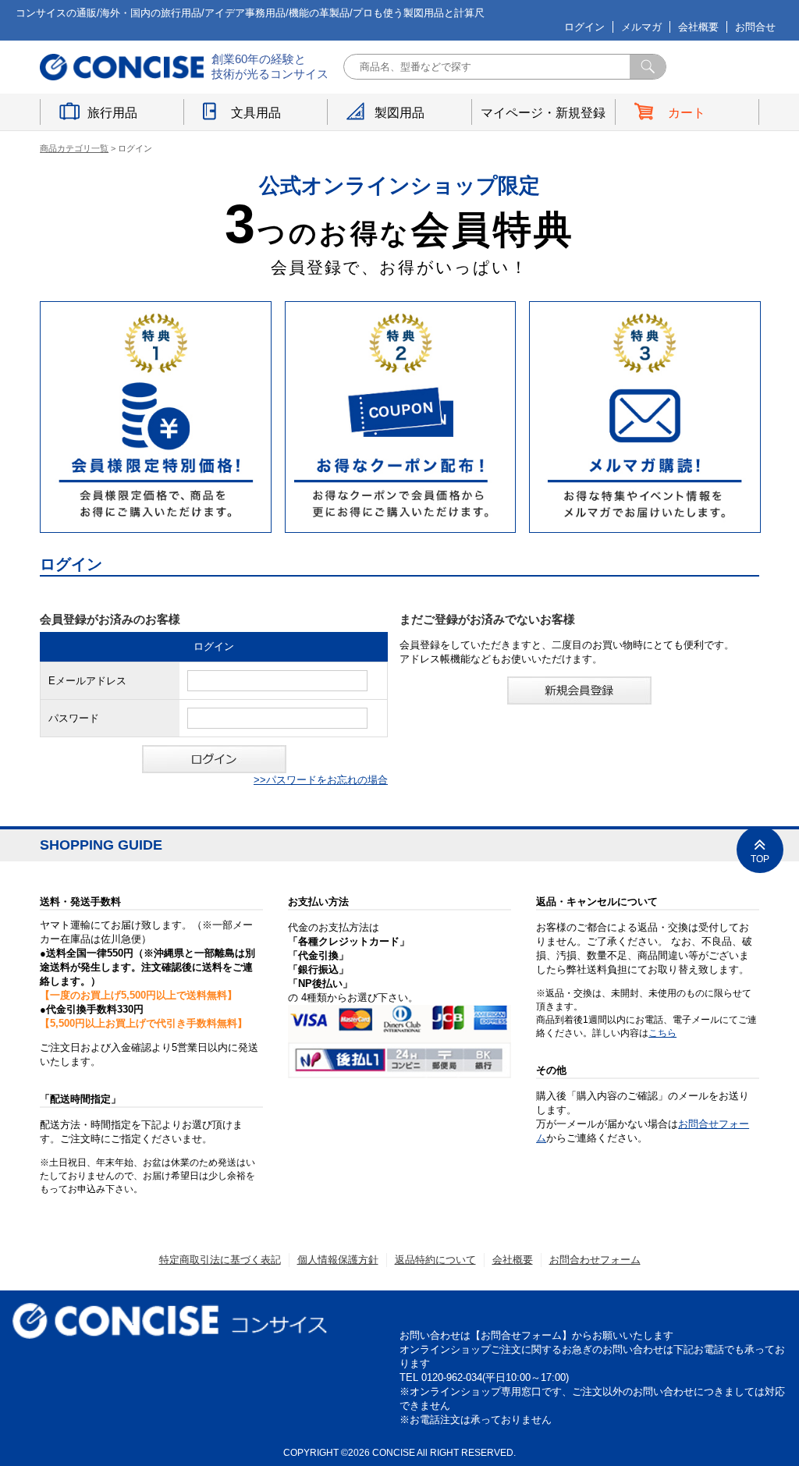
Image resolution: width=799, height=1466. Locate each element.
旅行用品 (112, 112)
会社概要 (698, 27)
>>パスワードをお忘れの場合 (321, 780)
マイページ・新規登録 (543, 112)
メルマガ (641, 27)
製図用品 (399, 112)
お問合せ (755, 27)
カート (686, 112)
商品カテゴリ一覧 (74, 148)
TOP (760, 859)
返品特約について (435, 1259)
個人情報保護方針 (337, 1259)
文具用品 (256, 112)
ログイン (584, 27)
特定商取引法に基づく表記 (220, 1259)
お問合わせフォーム (595, 1259)
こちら (662, 1033)
